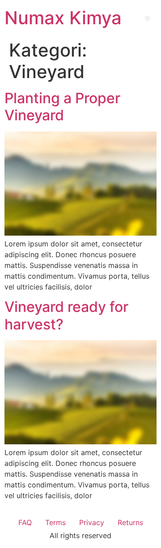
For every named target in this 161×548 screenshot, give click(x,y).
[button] (147, 18)
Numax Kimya (63, 18)
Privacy (91, 522)
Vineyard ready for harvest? (66, 315)
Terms (55, 522)
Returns (130, 522)
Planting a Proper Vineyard (62, 106)
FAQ (25, 522)
